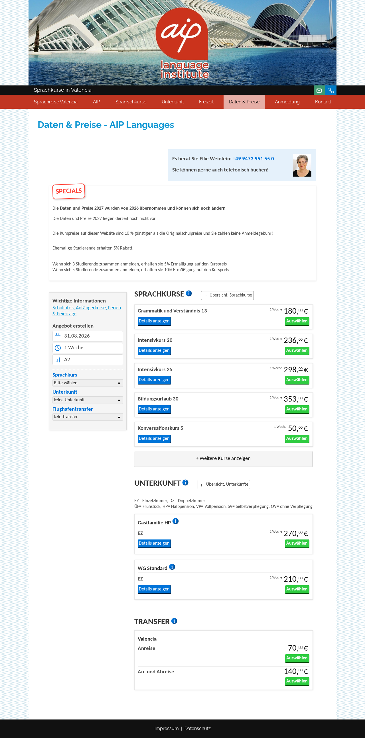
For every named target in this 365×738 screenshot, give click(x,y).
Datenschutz (197, 728)
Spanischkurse (130, 102)
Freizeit (206, 102)
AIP (96, 102)
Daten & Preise (244, 102)
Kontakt (323, 102)
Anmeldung (287, 102)
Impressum (167, 728)
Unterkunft (173, 102)
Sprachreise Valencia (56, 102)
